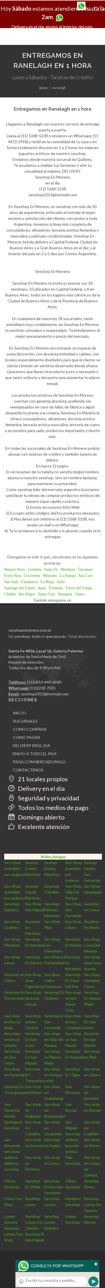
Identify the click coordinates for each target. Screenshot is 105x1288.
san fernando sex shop (12, 1145)
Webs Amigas (53, 856)
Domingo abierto (41, 817)
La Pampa (68, 576)
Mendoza (67, 569)
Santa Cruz (46, 594)
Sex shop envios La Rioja (12, 1021)
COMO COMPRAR (29, 729)
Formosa (56, 588)
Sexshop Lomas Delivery (51, 1222)
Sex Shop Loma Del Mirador (92, 945)
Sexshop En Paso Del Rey (72, 980)
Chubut (10, 594)
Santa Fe (51, 569)
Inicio (43, 88)
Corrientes (32, 576)
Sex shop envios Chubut (33, 1021)
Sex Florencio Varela (12, 1110)
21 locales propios (42, 779)
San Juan (11, 582)
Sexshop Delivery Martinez (52, 909)
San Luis (85, 576)
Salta (61, 582)
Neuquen (65, 594)
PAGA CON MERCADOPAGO (39, 761)
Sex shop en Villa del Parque (53, 1039)
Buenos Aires (14, 569)
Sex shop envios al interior (12, 1039)
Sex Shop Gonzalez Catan (92, 980)
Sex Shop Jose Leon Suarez (93, 962)
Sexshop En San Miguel (32, 1057)
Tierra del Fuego (79, 588)
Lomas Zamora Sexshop (11, 1222)
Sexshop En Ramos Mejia (92, 998)
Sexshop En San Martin (91, 1039)
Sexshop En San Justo (32, 1039)
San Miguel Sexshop (72, 1128)
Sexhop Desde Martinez (33, 892)
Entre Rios (12, 576)
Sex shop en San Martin (73, 1039)
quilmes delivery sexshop (11, 1163)
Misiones (50, 576)
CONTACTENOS (28, 770)
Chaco (80, 594)
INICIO (19, 713)
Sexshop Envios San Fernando (53, 1187)
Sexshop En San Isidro (91, 1021)
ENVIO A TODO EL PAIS (35, 753)
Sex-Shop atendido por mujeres (14, 868)
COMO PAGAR (26, 737)
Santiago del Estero (19, 588)
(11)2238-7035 (43, 688)
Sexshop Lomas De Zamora (92, 1204)
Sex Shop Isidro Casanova (52, 980)
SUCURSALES (25, 721)
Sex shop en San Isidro (12, 1057)
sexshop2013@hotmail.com (44, 693)
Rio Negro (26, 594)
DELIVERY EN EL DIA (31, 745)
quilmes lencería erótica (72, 1145)
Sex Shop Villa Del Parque (73, 892)
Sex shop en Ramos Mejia (52, 1057)
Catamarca (29, 582)
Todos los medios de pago (52, 807)
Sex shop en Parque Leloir (53, 1075)
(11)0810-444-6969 (44, 682)
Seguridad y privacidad (48, 798)
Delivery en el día (41, 788)
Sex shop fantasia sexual (33, 998)
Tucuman (85, 569)
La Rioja (47, 582)
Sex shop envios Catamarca (74, 1021)
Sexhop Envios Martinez (33, 868)
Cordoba (34, 569)
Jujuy (42, 588)
